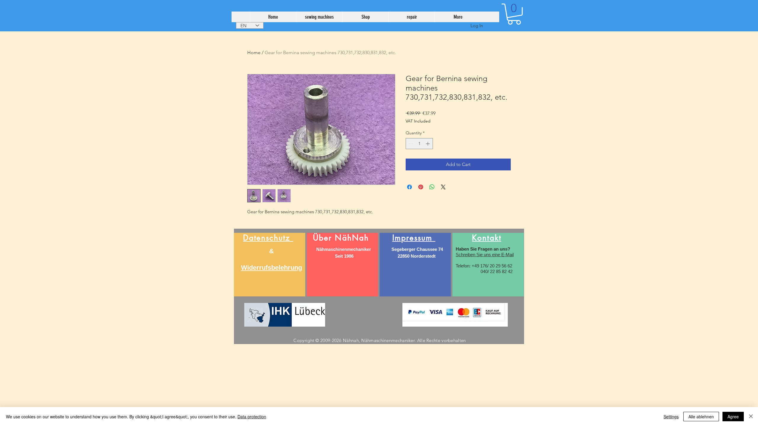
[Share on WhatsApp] (432, 187)
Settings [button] (671, 416)
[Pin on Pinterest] (420, 187)
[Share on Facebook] (409, 187)
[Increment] (428, 143)
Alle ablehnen (701, 416)
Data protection (251, 416)
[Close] (750, 416)
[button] (514, 14)
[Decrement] (410, 143)
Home (254, 52)
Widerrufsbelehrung (271, 267)
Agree (733, 416)
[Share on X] (443, 187)
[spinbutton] (419, 143)
